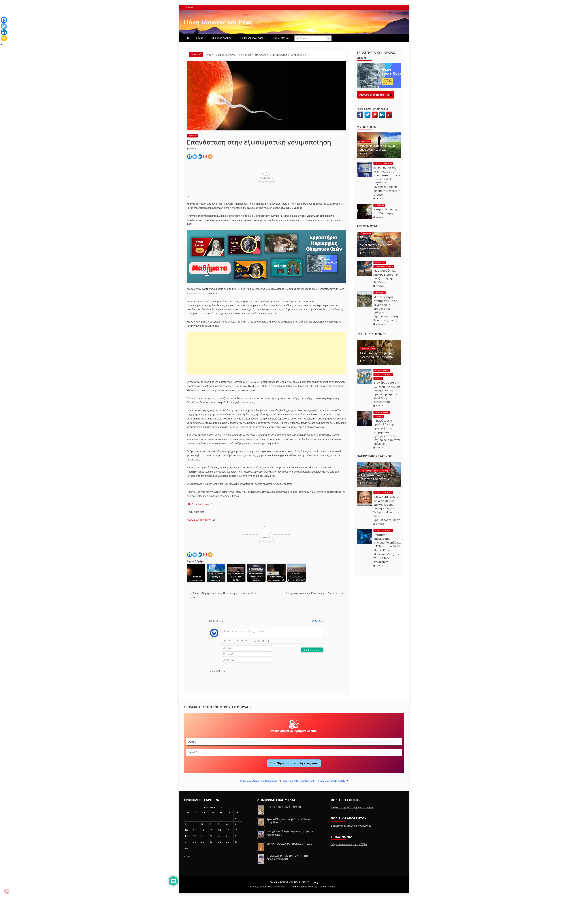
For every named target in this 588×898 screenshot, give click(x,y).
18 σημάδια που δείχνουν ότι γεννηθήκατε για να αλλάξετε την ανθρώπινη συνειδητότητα (377, 243)
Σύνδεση (318, 621)
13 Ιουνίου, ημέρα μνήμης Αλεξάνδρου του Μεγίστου (377, 355)
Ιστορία (378, 163)
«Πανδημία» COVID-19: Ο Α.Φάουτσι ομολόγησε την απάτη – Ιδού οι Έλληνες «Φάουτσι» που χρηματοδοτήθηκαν (386, 508)
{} (263, 641)
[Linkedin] (200, 156)
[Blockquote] (250, 641)
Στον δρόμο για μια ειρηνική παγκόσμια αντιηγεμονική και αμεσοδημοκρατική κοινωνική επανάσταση (386, 392)
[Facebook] (189, 156)
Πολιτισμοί (192, 136)
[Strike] (238, 641)
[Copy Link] (4, 38)
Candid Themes (326, 886)
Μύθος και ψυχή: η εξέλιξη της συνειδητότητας (377, 147)
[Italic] (229, 641)
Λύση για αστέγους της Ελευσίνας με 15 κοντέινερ (313, 593)
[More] (210, 156)
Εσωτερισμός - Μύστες (384, 266)
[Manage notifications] (6, 891)
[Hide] (2, 44)
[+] (267, 641)
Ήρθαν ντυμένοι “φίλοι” (252, 37)
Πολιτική (378, 378)
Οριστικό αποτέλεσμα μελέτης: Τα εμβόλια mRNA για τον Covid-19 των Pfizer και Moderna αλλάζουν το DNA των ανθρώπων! (387, 548)
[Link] (259, 641)
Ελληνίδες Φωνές (371, 334)
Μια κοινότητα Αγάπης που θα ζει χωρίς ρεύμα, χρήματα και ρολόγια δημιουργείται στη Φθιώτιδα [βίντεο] (385, 308)
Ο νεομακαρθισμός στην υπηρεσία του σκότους (376, 477)
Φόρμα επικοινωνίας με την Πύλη (349, 844)
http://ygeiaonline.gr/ (198, 503)
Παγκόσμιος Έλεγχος (383, 374)
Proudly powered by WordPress (268, 886)
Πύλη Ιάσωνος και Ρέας (218, 21)
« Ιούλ (187, 856)
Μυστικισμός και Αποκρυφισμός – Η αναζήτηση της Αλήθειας (385, 276)
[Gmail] (205, 156)
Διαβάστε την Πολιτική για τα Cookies (352, 807)
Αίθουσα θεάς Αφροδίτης (373, 94)
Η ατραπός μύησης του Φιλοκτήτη (385, 211)
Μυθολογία (366, 127)
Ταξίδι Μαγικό (281, 37)
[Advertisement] (266, 353)
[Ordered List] (242, 641)
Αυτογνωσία (367, 226)
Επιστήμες (379, 416)
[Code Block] (255, 641)
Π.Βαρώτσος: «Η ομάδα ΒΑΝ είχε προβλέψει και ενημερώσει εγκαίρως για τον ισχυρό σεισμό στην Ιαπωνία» (386, 432)
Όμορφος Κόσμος (221, 37)
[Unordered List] (246, 641)
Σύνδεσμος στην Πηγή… (200, 519)
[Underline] (233, 641)
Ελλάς (199, 37)
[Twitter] (194, 156)
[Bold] (225, 641)
